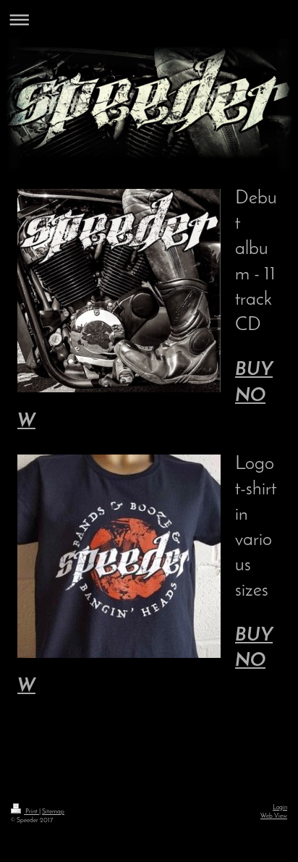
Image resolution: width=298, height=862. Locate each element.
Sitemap (53, 811)
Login (280, 807)
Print (31, 811)
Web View (273, 816)
